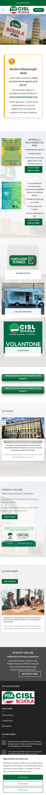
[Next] (44, 614)
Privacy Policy (7, 715)
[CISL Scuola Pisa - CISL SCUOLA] (19, 10)
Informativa (6, 726)
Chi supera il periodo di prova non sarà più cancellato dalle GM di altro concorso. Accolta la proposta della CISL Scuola (23, 447)
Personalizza (23, 784)
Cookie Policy (7, 720)
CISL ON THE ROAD (23, 311)
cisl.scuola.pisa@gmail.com (23, 97)
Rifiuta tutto (23, 790)
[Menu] (3, 10)
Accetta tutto (23, 777)
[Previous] (2, 614)
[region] (23, 775)
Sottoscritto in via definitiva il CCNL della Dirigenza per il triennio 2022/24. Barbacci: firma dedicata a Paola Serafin (22, 620)
